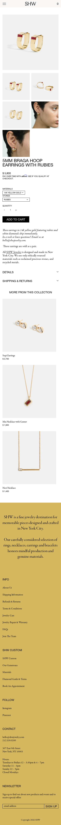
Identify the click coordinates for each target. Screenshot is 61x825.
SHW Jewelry (13, 252)
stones (6, 196)
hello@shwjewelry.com (13, 737)
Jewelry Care (8, 615)
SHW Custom (9, 658)
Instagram (7, 708)
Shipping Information (13, 595)
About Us (7, 588)
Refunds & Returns (11, 601)
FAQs (5, 629)
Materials (8, 189)
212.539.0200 (9, 740)
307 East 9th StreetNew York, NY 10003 (13, 750)
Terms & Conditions (12, 608)
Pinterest (7, 715)
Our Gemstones (10, 665)
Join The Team (9, 636)
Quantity (7, 206)
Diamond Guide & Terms (15, 679)
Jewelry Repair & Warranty (15, 622)
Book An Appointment (14, 686)
